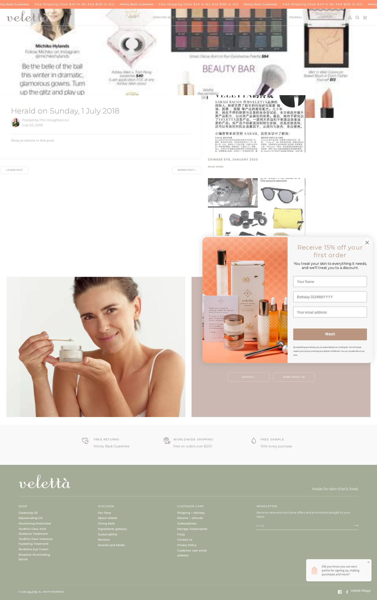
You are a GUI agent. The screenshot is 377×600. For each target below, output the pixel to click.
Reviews (104, 539)
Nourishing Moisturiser (35, 523)
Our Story (104, 512)
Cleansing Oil (28, 512)
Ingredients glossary (112, 529)
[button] (140, 17)
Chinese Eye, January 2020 (233, 159)
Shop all (248, 377)
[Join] (352, 525)
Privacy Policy (186, 545)
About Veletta (107, 518)
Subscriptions (187, 523)
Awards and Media (111, 545)
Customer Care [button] (190, 506)
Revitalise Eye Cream (33, 549)
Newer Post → (187, 170)
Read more (216, 167)
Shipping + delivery (191, 512)
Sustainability (107, 534)
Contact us (184, 539)
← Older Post (14, 170)
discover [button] (106, 506)
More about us (294, 377)
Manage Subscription (192, 529)
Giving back (106, 523)
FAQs (181, 534)
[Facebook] (340, 592)
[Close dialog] (367, 243)
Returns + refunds (190, 518)
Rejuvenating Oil (31, 518)
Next (330, 334)
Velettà (32, 591)
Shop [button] (23, 506)
